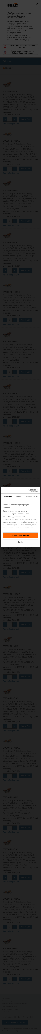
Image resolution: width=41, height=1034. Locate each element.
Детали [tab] (19, 497)
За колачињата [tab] (32, 497)
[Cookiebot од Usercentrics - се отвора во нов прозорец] (28, 490)
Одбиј (20, 542)
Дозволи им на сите (20, 535)
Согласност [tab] (7, 497)
